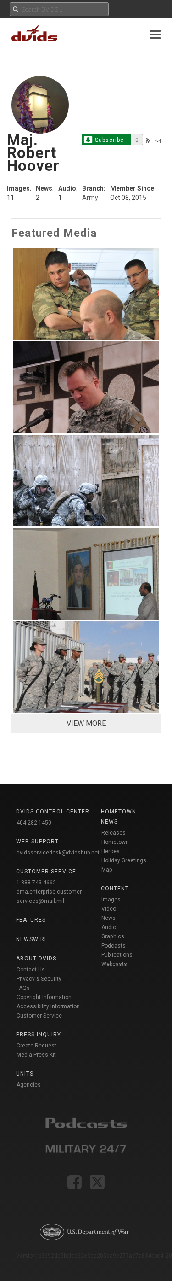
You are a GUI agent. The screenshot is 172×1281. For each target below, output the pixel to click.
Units (24, 1073)
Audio (108, 927)
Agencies (29, 1085)
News (108, 918)
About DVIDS (36, 958)
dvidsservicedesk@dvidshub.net (58, 852)
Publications (117, 955)
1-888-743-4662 (36, 882)
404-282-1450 (34, 822)
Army (90, 197)
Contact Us (31, 969)
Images (111, 899)
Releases (113, 833)
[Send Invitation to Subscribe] (158, 140)
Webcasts (114, 964)
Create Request (36, 1045)
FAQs (23, 988)
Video (108, 909)
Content (115, 888)
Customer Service (39, 1015)
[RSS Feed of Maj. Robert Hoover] (148, 140)
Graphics (112, 936)
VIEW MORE (86, 723)
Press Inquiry (38, 1034)
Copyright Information (44, 997)
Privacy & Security (39, 979)
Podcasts (113, 945)
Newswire (32, 939)
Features (31, 920)
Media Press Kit (36, 1055)
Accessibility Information (48, 1006)
